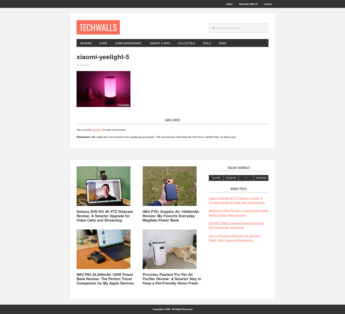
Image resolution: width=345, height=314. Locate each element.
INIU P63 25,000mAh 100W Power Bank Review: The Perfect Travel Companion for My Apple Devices (105, 279)
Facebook (231, 178)
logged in (97, 129)
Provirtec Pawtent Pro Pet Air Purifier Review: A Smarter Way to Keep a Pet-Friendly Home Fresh (172, 279)
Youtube (216, 178)
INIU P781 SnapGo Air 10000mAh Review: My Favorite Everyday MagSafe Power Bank (171, 216)
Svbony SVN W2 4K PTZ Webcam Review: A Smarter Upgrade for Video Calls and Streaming (105, 216)
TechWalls (98, 27)
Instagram (261, 178)
